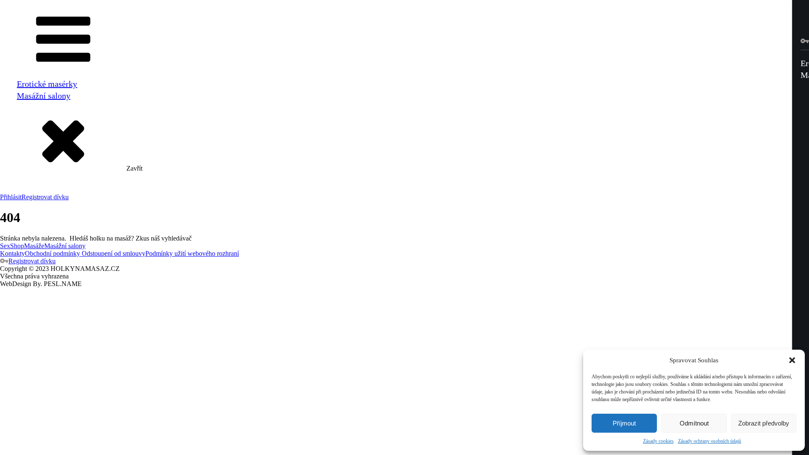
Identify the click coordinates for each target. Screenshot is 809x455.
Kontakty (12, 253)
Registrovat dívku (45, 197)
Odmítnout (694, 423)
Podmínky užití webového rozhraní (192, 253)
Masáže (34, 245)
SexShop (12, 245)
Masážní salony (43, 95)
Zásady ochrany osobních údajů (709, 441)
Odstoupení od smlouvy (112, 253)
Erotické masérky (47, 83)
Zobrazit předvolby (763, 423)
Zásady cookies (658, 441)
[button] (792, 360)
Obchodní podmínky (52, 253)
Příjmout (624, 423)
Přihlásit (10, 197)
